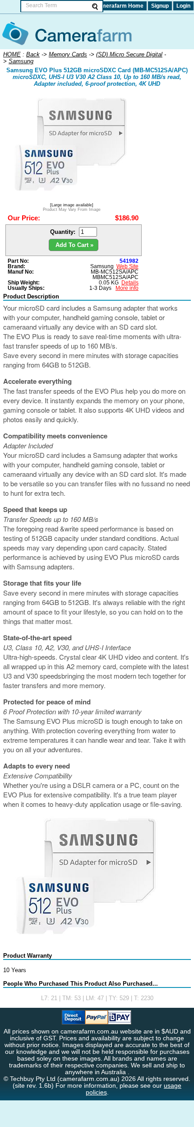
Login (183, 6)
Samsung (102, 266)
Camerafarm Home (118, 6)
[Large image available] (71, 205)
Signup (160, 6)
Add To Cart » (73, 245)
